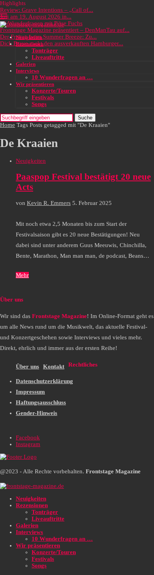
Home (7, 125)
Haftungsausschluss (41, 402)
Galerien (26, 64)
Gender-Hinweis (36, 413)
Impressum (30, 392)
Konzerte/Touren (54, 90)
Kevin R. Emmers (49, 203)
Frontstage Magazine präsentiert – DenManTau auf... (65, 30)
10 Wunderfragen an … (62, 77)
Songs (39, 104)
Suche (85, 118)
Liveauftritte (48, 57)
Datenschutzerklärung (44, 381)
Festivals (43, 97)
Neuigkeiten (29, 37)
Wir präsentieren (35, 84)
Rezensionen (29, 44)
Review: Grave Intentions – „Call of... (46, 10)
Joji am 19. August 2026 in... (35, 16)
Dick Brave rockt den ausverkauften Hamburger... (61, 43)
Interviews (27, 71)
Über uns (27, 366)
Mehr (22, 275)
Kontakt (53, 366)
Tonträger (45, 50)
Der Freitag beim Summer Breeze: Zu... (48, 36)
